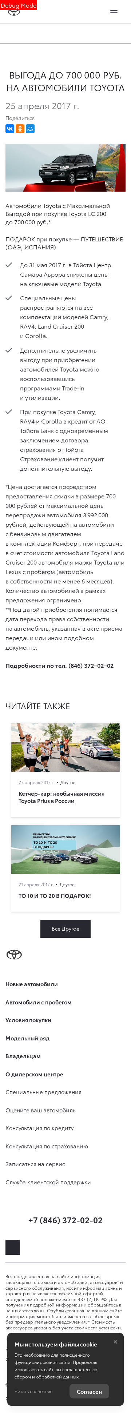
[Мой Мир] (30, 128)
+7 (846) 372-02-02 (65, 1219)
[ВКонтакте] (9, 128)
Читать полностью (33, 1391)
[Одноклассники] (20, 128)
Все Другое (65, 928)
